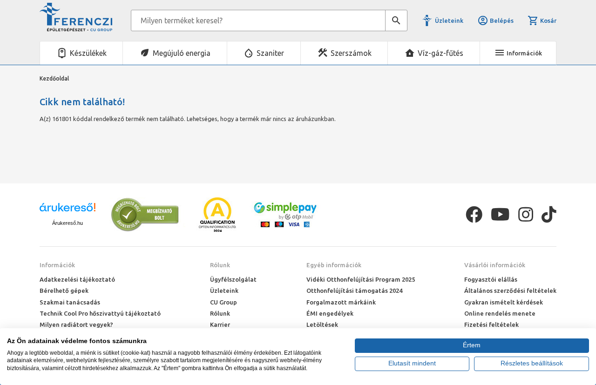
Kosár (548, 20)
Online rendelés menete (499, 313)
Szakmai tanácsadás (70, 302)
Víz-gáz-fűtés (440, 53)
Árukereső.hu (67, 223)
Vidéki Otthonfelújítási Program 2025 (360, 279)
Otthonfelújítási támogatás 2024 (354, 290)
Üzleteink (449, 20)
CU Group (223, 302)
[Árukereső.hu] (67, 210)
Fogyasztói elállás (490, 279)
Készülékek (88, 53)
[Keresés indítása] (396, 20)
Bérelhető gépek (64, 290)
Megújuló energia (181, 53)
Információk (57, 265)
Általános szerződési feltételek (510, 290)
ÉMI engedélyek (329, 313)
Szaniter (270, 53)
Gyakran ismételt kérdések (503, 302)
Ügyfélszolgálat (233, 279)
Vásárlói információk (494, 265)
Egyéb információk (333, 265)
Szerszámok (351, 53)
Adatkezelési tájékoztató (77, 279)
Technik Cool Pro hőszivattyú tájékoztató (100, 313)
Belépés (502, 20)
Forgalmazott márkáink (341, 302)
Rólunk (220, 265)
